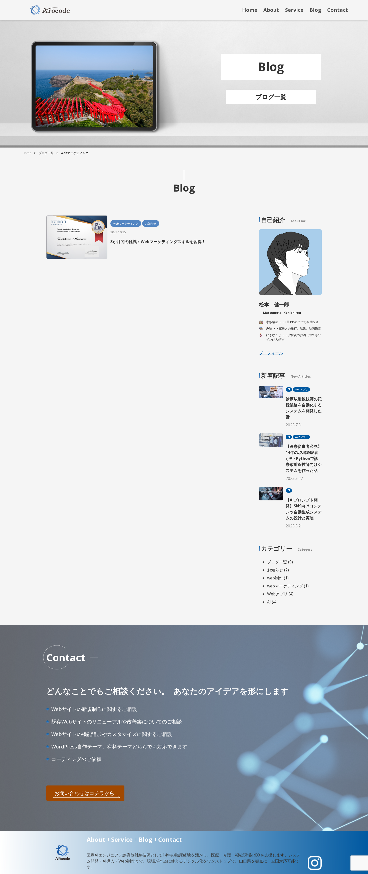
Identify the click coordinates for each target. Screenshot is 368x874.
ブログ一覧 (277, 562)
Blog (315, 10)
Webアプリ (278, 594)
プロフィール (271, 353)
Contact (337, 10)
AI (269, 602)
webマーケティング (285, 586)
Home (249, 10)
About (271, 10)
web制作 (275, 578)
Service (294, 10)
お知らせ (275, 570)
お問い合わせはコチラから (84, 793)
